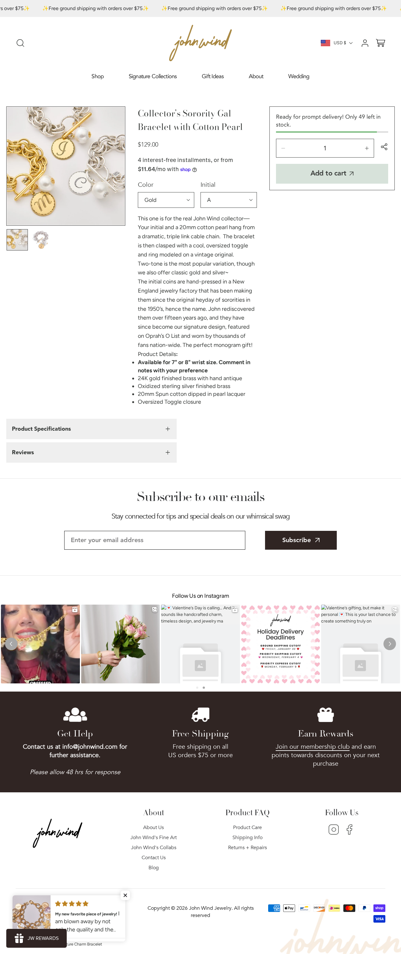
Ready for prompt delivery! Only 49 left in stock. (328, 121)
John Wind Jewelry (210, 908)
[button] (97, 76)
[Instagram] (333, 830)
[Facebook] (349, 830)
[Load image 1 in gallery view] (17, 240)
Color (146, 185)
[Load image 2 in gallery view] (41, 240)
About (256, 76)
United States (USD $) (56, 910)
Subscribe (296, 540)
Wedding (298, 76)
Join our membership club (313, 746)
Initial (208, 185)
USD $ (340, 43)
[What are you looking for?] (20, 43)
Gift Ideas (213, 76)
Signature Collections (153, 76)
